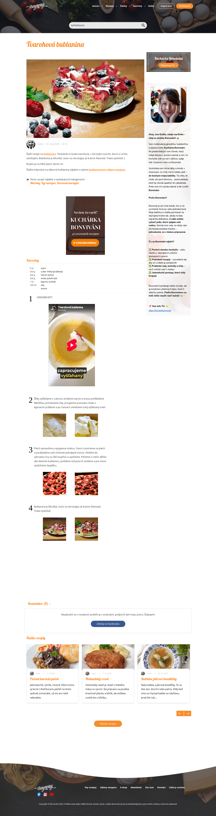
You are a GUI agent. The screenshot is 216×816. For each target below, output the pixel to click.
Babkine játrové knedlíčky (159, 679)
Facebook (39, 794)
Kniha (151, 6)
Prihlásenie (184, 6)
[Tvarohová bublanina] (85, 94)
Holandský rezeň (97, 679)
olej (42, 285)
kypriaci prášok (48, 281)
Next (187, 713)
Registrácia (166, 6)
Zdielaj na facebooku (108, 623)
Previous (180, 713)
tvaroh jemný (47, 275)
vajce (43, 268)
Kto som (149, 787)
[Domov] (37, 6)
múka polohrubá (49, 278)
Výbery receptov (108, 787)
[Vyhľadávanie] (143, 25)
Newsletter (136, 787)
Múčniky (35, 183)
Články (123, 6)
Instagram (45, 794)
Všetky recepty (108, 723)
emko (40, 144)
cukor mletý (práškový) (52, 271)
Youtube (52, 794)
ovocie (44, 288)
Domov (96, 6)
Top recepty (91, 787)
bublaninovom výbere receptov (107, 169)
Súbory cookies (177, 787)
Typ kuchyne (48, 183)
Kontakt (161, 787)
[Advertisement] (85, 575)
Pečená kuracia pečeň (44, 679)
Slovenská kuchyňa (68, 183)
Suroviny (137, 6)
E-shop (123, 787)
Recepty (110, 6)
